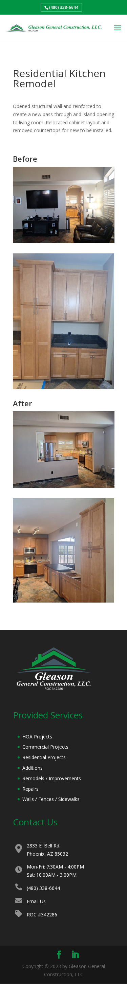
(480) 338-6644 (63, 7)
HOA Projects (37, 736)
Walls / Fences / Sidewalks (51, 799)
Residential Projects (44, 757)
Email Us (36, 901)
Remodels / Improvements (51, 778)
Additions (32, 768)
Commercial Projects (45, 747)
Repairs (30, 789)
